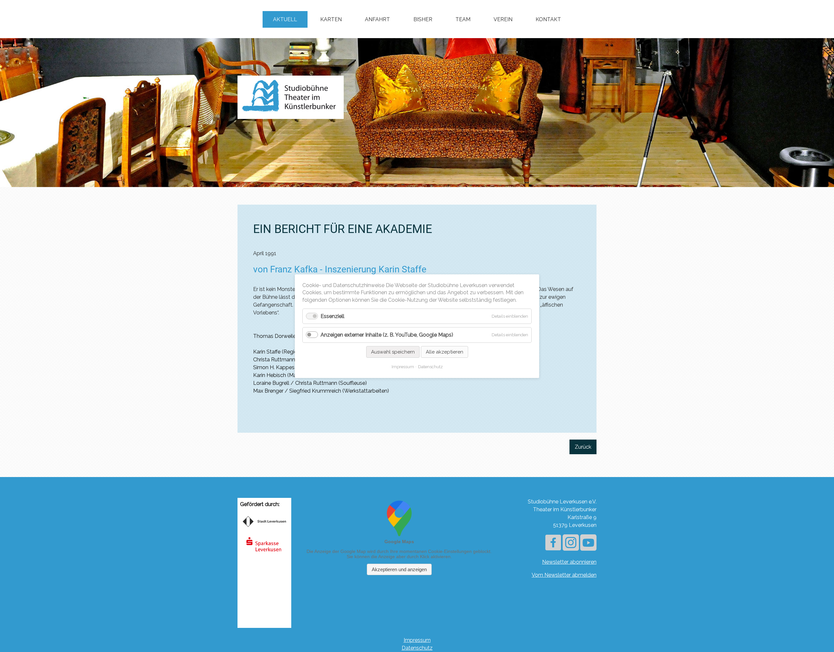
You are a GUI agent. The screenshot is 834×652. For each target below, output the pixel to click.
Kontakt (548, 19)
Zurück (583, 447)
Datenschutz (417, 648)
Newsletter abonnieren (569, 562)
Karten (331, 19)
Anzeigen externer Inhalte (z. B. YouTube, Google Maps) (387, 335)
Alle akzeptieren (444, 352)
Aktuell (285, 19)
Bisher (422, 19)
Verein (503, 19)
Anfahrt (377, 19)
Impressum (417, 640)
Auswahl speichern (393, 352)
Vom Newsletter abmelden (564, 575)
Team (462, 19)
